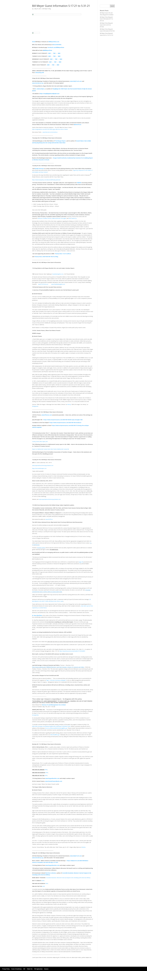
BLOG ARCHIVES (57, 44)
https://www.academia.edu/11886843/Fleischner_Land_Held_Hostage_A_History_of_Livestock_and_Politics (58, 667)
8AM (59, 53)
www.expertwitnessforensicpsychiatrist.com (50, 499)
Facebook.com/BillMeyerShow (56, 47)
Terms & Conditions (16, 969)
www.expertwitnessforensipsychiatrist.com (42, 465)
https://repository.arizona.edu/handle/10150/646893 (72, 651)
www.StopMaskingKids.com (58, 284)
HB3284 (79, 182)
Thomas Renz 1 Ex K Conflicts (63, 253)
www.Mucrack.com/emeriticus (50, 132)
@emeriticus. (77, 124)
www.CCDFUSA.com (43, 284)
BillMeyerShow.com (54, 41)
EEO (24, 969)
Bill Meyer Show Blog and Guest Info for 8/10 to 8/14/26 (106, 24)
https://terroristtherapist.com (39, 468)
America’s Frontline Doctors (45, 218)
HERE (46, 769)
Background (35, 406)
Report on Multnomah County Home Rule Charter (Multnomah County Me (50, 449)
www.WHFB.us (49, 519)
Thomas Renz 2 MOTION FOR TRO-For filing (46, 256)
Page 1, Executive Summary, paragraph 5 (56, 680)
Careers (46, 969)
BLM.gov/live (35, 715)
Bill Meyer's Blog (46, 8)
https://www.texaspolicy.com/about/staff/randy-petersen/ (46, 180)
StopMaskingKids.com (57, 274)
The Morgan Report (60, 141)
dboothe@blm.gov (55, 734)
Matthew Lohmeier (50, 873)
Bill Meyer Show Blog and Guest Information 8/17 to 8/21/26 (106, 19)
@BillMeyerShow (47, 50)
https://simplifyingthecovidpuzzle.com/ (49, 93)
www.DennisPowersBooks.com (53, 781)
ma (34, 41)
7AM (54, 53)
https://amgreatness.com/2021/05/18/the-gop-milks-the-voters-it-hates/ (50, 129)
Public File (30, 969)
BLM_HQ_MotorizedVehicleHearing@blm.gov (56, 728)
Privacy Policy (6, 969)
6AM (49, 53)
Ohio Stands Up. (73, 218)
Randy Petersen (39, 168)
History (69, 404)
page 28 (81, 562)
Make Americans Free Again (59, 218)
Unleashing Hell (39, 72)
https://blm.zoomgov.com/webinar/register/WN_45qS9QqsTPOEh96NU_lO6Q (51, 726)
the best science (41, 547)
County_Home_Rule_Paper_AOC (40, 441)
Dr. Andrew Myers (40, 89)
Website (84, 847)
